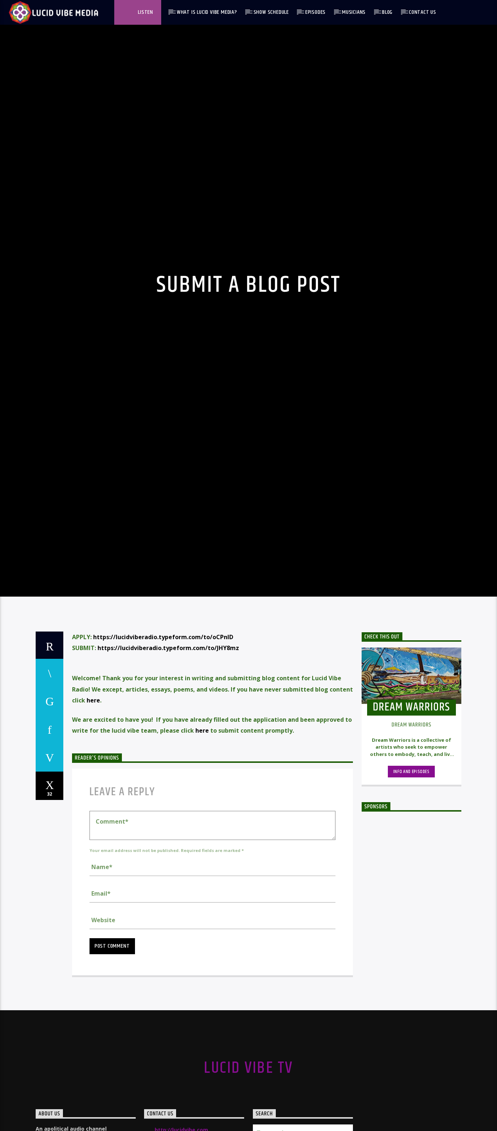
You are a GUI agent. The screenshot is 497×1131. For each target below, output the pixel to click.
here (93, 748)
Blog (387, 12)
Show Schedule (271, 12)
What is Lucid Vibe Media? (207, 12)
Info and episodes (411, 819)
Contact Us (422, 12)
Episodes (315, 12)
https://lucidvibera (120, 685)
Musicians (354, 12)
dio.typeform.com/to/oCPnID (190, 685)
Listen (144, 12)
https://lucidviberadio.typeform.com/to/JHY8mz (168, 696)
